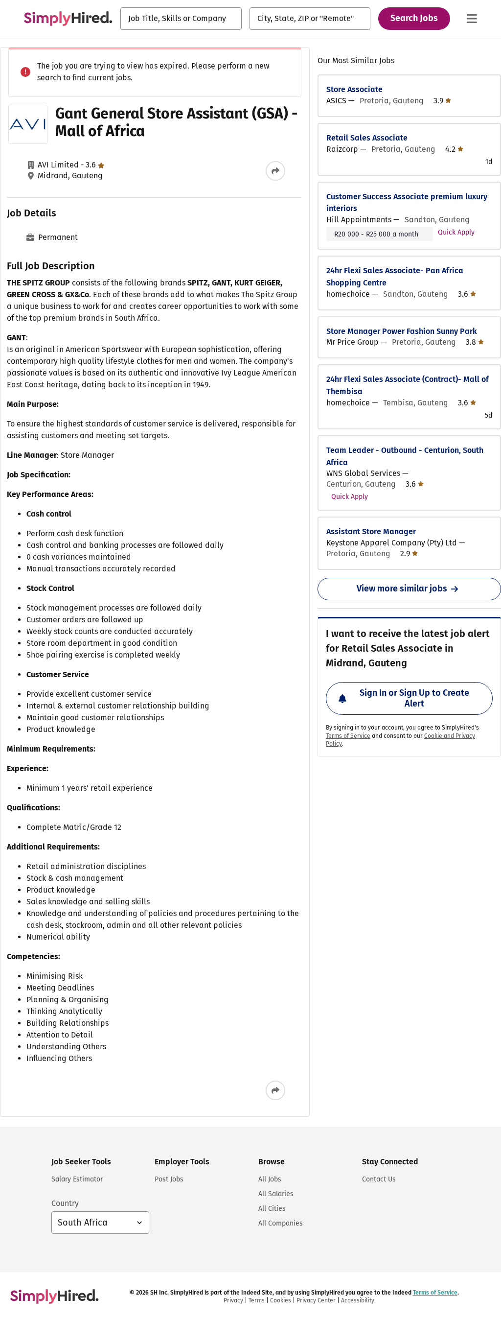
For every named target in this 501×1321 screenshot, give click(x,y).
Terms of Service (348, 735)
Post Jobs (169, 1179)
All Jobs (269, 1179)
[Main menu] (472, 18)
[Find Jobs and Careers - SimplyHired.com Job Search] (68, 18)
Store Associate (354, 89)
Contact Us (379, 1179)
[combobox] (181, 18)
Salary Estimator (77, 1179)
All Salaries (276, 1194)
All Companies (280, 1223)
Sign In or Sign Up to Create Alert (414, 698)
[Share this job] (275, 171)
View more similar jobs (402, 588)
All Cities (272, 1208)
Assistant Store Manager (371, 531)
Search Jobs (414, 18)
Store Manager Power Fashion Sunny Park (401, 331)
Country (65, 1203)
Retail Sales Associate (367, 137)
